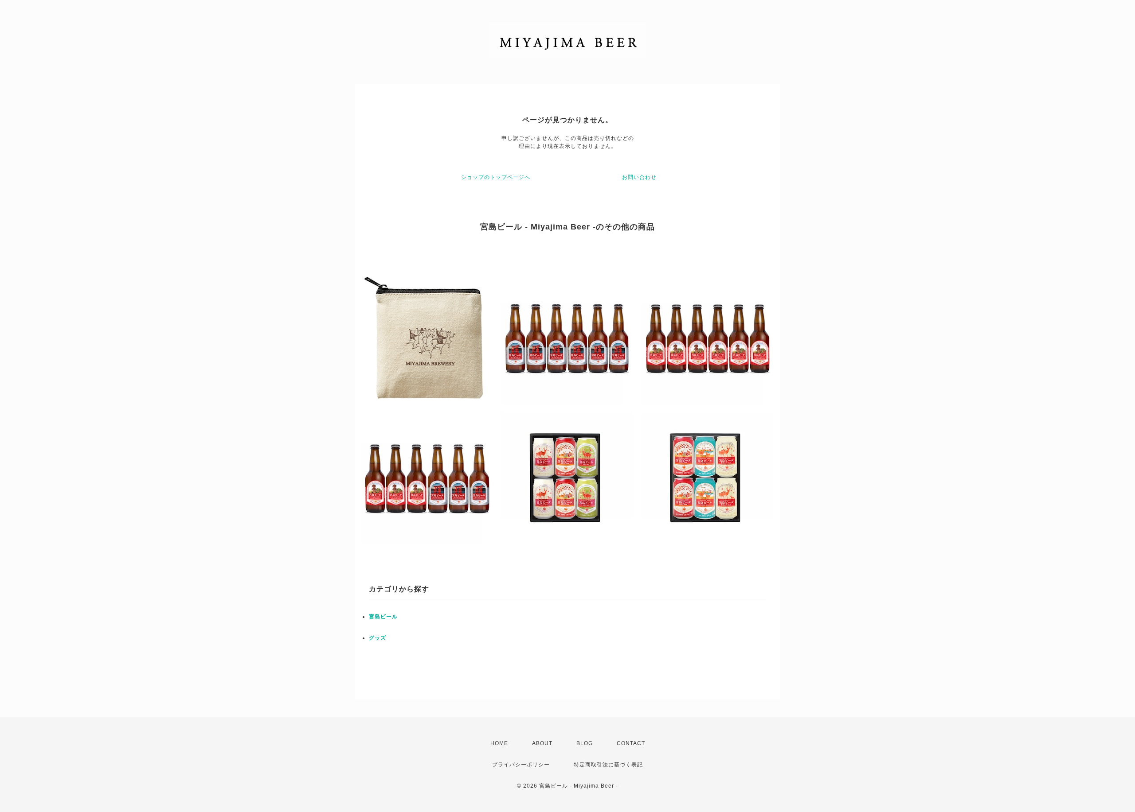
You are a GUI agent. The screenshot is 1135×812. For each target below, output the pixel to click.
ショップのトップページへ (495, 177)
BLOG (584, 743)
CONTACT (631, 743)
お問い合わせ (639, 177)
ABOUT (542, 743)
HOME (499, 743)
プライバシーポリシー (521, 764)
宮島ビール (383, 617)
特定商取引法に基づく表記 (608, 764)
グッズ (377, 638)
